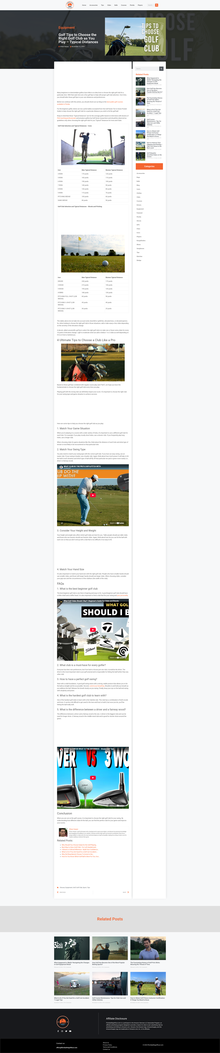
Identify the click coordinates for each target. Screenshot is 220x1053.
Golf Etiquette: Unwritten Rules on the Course (154, 154)
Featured (139, 213)
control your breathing (96, 686)
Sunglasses (140, 248)
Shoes (139, 244)
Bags (138, 177)
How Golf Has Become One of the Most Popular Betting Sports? (154, 90)
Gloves (139, 221)
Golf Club (79, 887)
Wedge (139, 260)
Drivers (139, 205)
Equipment (67, 28)
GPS (138, 225)
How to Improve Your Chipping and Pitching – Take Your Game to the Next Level (155, 145)
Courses (123, 5)
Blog (138, 185)
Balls (116, 5)
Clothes (139, 193)
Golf (74, 887)
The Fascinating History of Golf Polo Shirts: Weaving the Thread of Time (154, 100)
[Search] (156, 5)
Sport (85, 887)
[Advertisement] (93, 79)
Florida (132, 5)
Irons (138, 233)
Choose (62, 887)
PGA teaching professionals (66, 118)
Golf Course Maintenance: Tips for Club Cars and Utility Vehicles (154, 122)
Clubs (109, 5)
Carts (138, 189)
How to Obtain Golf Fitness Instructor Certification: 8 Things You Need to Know (154, 133)
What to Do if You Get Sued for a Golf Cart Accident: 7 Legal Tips (154, 111)
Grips (138, 229)
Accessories (94, 5)
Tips (102, 5)
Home (84, 5)
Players (140, 5)
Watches (139, 256)
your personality (122, 595)
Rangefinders (141, 240)
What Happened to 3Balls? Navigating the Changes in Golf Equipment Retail (154, 80)
